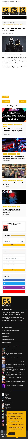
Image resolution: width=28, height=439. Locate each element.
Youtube (8, 4)
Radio (5, 126)
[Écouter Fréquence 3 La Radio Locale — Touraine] (14, 11)
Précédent (6, 101)
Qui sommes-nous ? (6, 333)
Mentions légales (5, 336)
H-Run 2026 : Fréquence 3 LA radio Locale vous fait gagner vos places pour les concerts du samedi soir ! (13, 130)
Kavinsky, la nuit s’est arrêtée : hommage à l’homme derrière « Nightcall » (11, 210)
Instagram (6, 4)
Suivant (22, 101)
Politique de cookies (6, 342)
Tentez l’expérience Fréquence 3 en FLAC (11, 330)
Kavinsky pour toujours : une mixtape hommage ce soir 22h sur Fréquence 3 (14, 157)
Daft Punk (6, 96)
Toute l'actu (19, 180)
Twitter (4, 4)
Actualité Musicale (18, 124)
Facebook (2, 4)
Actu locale (11, 124)
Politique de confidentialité (8, 339)
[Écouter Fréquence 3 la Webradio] (6, 11)
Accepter (12, 433)
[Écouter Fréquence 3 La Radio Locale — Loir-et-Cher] (22, 11)
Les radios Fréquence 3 (7, 327)
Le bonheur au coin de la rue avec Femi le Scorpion (14, 184)
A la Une (5, 124)
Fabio (4, 33)
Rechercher (14, 244)
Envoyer (14, 269)
